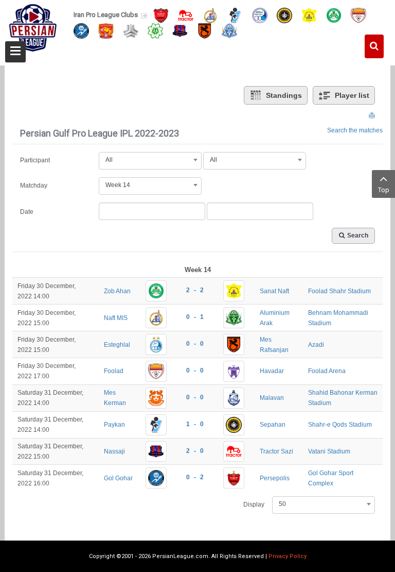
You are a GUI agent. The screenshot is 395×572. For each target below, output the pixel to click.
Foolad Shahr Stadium (339, 291)
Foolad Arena (327, 371)
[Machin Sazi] (155, 30)
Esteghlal (117, 344)
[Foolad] (358, 15)
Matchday (33, 185)
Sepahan (272, 424)
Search (357, 235)
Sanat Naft (274, 291)
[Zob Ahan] (334, 15)
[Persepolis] (161, 15)
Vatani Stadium (329, 451)
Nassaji (114, 451)
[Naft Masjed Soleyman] (210, 15)
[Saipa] (130, 30)
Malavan (272, 397)
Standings (284, 95)
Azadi (316, 344)
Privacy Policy (287, 556)
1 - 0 (195, 424)
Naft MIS (116, 318)
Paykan (114, 424)
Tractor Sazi (276, 451)
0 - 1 (195, 317)
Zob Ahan (117, 291)
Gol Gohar (118, 478)
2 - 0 (195, 451)
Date (26, 211)
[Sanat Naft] (309, 15)
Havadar (272, 371)
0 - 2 (195, 477)
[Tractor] (185, 15)
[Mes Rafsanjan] (204, 30)
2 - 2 (195, 290)
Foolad (113, 371)
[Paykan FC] (235, 15)
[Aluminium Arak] (229, 30)
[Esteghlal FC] (259, 15)
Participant (35, 160)
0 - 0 (195, 343)
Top (383, 190)
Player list (352, 95)
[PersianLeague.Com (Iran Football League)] (33, 29)
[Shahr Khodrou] (106, 30)
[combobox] (150, 160)
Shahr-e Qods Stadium (340, 424)
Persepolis (275, 478)
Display (253, 504)
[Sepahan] (284, 15)
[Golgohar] (81, 30)
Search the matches (355, 130)
